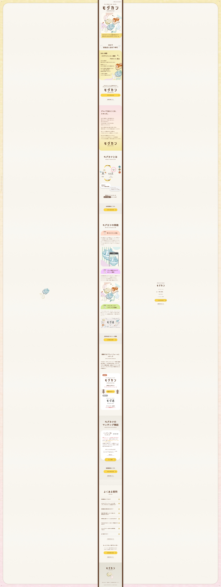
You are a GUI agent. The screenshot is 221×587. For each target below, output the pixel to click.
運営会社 (108, 582)
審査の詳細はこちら (110, 99)
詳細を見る (110, 454)
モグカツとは (160, 289)
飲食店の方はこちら (161, 303)
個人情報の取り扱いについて (115, 582)
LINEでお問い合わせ (110, 552)
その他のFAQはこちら (110, 538)
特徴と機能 (161, 291)
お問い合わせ (104, 582)
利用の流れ (161, 294)
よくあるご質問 (161, 296)
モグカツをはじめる (161, 300)
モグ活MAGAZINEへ (110, 339)
